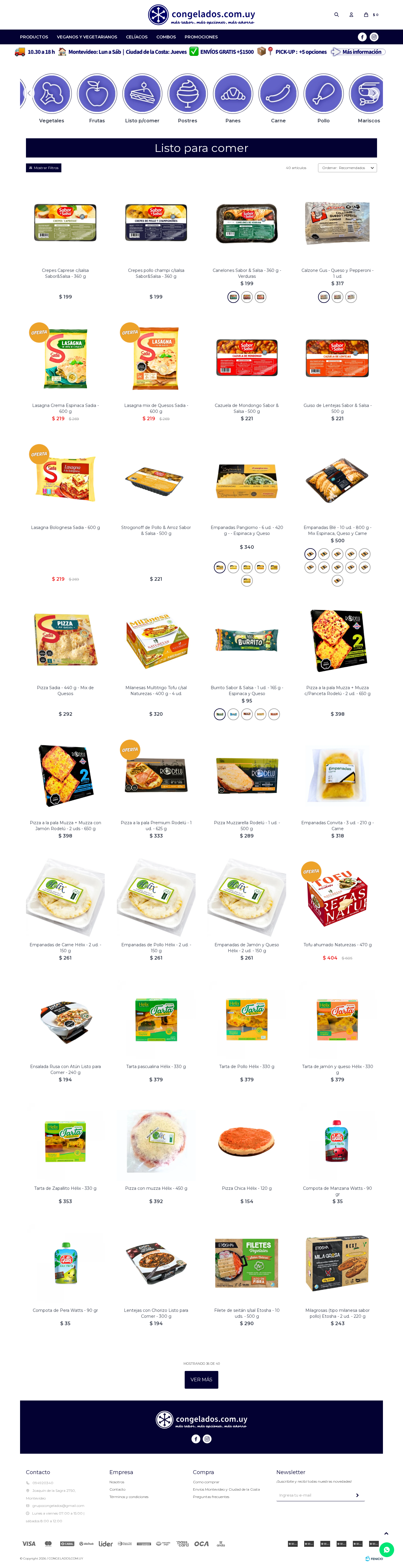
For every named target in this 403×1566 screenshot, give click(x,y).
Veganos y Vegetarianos (87, 37)
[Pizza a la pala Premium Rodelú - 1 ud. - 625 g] (156, 775)
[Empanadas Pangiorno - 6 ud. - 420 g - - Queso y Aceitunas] (233, 567)
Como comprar (206, 1482)
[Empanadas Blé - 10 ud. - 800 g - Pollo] (337, 567)
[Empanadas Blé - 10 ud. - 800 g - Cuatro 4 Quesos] (351, 554)
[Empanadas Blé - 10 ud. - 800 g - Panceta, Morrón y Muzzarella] (310, 567)
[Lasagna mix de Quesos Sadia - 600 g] (156, 358)
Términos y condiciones (128, 1496)
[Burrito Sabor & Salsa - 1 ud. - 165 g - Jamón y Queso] (274, 714)
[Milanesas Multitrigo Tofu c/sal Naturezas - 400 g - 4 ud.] (156, 640)
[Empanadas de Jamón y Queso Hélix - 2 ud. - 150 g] (246, 897)
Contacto (117, 1489)
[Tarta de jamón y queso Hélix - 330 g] (337, 1019)
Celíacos (137, 37)
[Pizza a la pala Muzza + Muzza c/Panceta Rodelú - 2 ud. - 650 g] (337, 640)
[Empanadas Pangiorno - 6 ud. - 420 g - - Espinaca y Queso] (246, 480)
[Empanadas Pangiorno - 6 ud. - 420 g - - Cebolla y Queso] (247, 567)
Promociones (201, 37)
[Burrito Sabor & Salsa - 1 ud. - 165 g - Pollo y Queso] (260, 714)
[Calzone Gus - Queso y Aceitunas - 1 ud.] (337, 297)
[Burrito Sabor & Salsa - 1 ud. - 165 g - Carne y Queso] (247, 714)
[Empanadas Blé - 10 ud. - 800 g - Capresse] (365, 567)
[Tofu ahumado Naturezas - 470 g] (337, 897)
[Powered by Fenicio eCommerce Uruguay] (374, 1558)
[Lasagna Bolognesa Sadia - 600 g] (65, 480)
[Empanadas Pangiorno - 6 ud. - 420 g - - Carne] (274, 567)
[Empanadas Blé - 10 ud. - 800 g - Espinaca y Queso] (324, 554)
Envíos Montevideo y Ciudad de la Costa (226, 1489)
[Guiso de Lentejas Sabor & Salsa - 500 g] (337, 358)
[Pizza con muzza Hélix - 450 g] (156, 1141)
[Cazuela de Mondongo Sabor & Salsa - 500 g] (246, 358)
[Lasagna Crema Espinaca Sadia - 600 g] (65, 358)
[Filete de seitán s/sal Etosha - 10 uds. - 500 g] (246, 1263)
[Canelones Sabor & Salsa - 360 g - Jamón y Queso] (260, 297)
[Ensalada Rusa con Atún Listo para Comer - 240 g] (65, 1019)
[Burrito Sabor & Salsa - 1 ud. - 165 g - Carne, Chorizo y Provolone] (233, 714)
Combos (166, 37)
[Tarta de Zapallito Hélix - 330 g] (65, 1141)
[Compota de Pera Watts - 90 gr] (65, 1263)
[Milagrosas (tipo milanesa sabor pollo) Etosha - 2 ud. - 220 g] (337, 1263)
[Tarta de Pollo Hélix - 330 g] (246, 1019)
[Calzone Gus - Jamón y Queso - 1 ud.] (351, 297)
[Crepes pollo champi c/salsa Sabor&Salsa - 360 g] (156, 223)
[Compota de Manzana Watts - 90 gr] (337, 1141)
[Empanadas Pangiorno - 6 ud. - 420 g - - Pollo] (260, 567)
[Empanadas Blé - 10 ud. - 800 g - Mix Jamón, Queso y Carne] (337, 581)
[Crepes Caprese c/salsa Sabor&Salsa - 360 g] (65, 223)
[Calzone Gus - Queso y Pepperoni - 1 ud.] (324, 297)
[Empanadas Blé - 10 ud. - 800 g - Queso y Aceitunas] (337, 554)
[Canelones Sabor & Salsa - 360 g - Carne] (247, 297)
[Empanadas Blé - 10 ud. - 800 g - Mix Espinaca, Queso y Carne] (337, 480)
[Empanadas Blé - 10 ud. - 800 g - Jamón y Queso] (351, 567)
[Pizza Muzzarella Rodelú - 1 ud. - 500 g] (246, 775)
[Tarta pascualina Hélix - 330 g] (156, 1019)
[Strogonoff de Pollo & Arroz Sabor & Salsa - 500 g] (156, 480)
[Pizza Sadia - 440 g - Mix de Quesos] (65, 640)
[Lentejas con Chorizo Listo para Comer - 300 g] (156, 1263)
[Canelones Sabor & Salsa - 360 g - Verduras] (233, 297)
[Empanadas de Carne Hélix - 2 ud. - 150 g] (65, 897)
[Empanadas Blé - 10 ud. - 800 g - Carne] (324, 567)
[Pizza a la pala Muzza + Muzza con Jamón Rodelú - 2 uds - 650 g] (65, 775)
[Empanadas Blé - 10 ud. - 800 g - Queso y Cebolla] (365, 554)
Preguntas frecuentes (211, 1496)
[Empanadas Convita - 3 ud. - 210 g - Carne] (337, 775)
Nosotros (116, 1482)
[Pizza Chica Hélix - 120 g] (246, 1141)
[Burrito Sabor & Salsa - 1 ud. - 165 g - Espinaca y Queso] (246, 640)
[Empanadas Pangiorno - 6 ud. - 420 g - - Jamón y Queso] (247, 581)
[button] (336, 15)
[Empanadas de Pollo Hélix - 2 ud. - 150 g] (156, 897)
